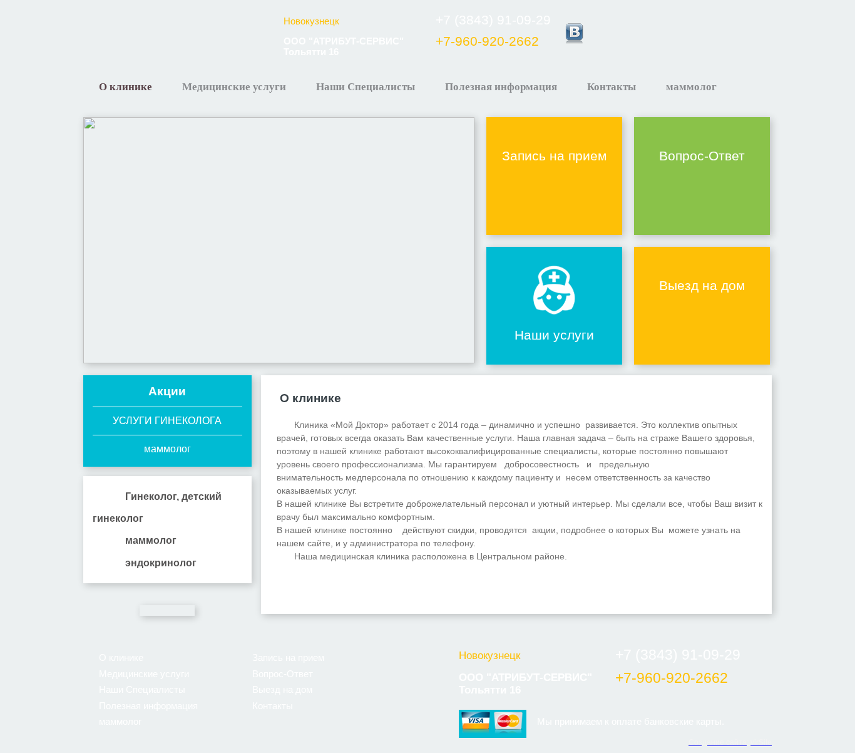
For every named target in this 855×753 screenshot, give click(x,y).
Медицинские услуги (234, 87)
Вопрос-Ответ (702, 155)
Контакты (611, 87)
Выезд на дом (702, 285)
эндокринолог (161, 563)
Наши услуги (554, 335)
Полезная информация (501, 87)
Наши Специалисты (365, 87)
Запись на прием (554, 155)
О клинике (125, 87)
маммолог (691, 87)
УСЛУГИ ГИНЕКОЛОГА (167, 420)
